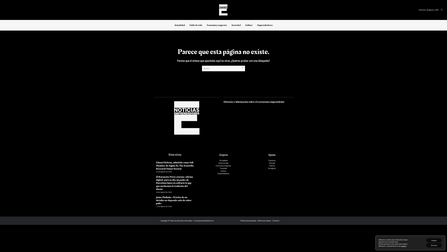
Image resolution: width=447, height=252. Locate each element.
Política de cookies (264, 220)
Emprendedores (223, 173)
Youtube (272, 163)
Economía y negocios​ (223, 165)
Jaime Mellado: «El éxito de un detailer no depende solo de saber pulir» (173, 200)
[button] (442, 10)
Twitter (272, 165)
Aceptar (434, 240)
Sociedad (223, 168)
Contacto (275, 220)
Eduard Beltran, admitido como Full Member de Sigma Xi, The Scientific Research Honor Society (175, 166)
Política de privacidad (248, 220)
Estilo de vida (223, 163)
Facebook (272, 160)
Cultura (223, 171)
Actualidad (223, 160)
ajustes (403, 246)
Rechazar (434, 245)
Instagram (272, 168)
